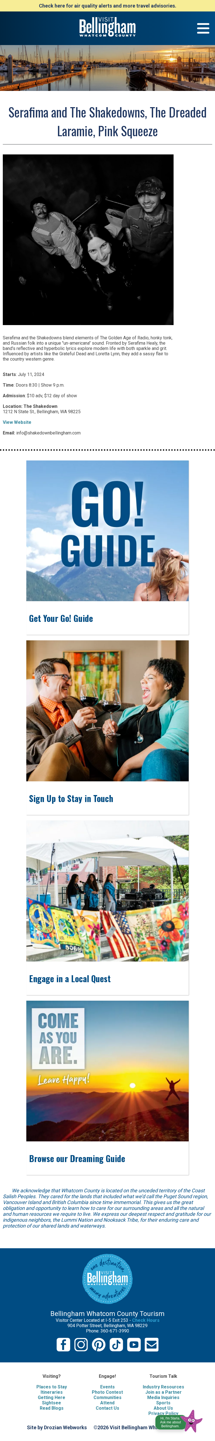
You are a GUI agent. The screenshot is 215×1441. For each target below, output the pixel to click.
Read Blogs (52, 1408)
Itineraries (52, 1392)
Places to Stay (51, 1387)
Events (107, 1387)
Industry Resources (163, 1387)
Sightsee (51, 1402)
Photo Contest (107, 1392)
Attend (107, 1402)
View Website (17, 422)
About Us (163, 1408)
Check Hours (146, 1320)
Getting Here (51, 1397)
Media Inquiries (163, 1397)
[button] (179, 1420)
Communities (107, 1397)
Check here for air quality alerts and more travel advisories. (107, 6)
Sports (163, 1402)
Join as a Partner (163, 1392)
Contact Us (107, 1408)
